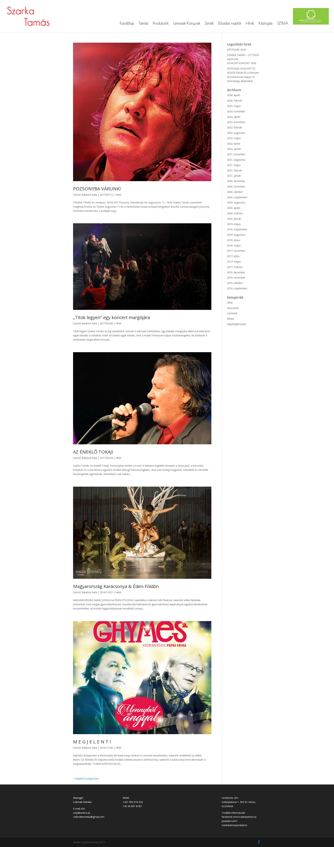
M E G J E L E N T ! (92, 741)
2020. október (235, 192)
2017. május (234, 261)
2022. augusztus (236, 132)
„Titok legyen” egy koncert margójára (111, 317)
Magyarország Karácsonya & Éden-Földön (116, 586)
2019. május (234, 224)
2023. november (236, 122)
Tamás (143, 23)
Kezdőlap (127, 23)
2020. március (235, 213)
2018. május (234, 245)
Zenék (209, 23)
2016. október (235, 283)
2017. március (235, 267)
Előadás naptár (229, 23)
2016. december (236, 272)
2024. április (233, 116)
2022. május (234, 138)
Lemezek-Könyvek (186, 23)
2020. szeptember (237, 197)
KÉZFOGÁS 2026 (236, 49)
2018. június (233, 240)
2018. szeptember (237, 229)
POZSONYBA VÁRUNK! (97, 188)
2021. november (236, 154)
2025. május (234, 106)
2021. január (234, 175)
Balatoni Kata (89, 194)
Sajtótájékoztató (236, 324)
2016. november (236, 277)
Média (230, 318)
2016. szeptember (237, 288)
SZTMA (282, 23)
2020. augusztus (236, 202)
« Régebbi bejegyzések (86, 778)
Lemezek (232, 313)
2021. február (234, 170)
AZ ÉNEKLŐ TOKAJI (93, 452)
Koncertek (232, 308)
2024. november (236, 111)
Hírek (250, 23)
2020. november (236, 186)
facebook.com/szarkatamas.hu (239, 816)
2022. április (233, 143)
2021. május (234, 165)
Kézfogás (266, 23)
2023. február (234, 127)
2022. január (234, 148)
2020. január (234, 218)
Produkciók (161, 23)
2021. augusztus (236, 159)
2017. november (236, 250)
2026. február (234, 100)
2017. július (233, 256)
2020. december (236, 181)
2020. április (233, 208)
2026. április (233, 95)
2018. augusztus (236, 234)
